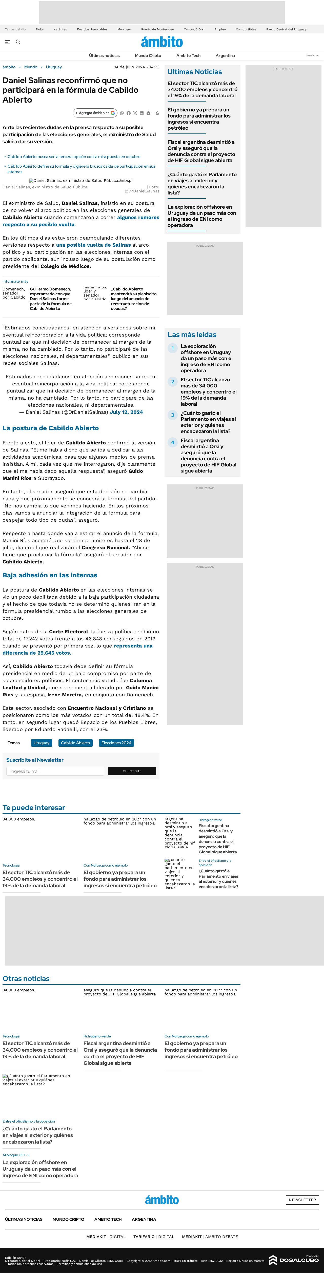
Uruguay (54, 67)
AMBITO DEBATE (210, 1236)
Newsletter (312, 55)
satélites (60, 29)
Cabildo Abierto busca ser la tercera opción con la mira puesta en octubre (74, 156)
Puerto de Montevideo (157, 29)
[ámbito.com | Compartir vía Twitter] (135, 112)
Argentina (225, 55)
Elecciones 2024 (116, 742)
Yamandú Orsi (194, 29)
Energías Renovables (92, 29)
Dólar (40, 29)
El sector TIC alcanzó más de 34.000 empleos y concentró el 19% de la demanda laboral (202, 89)
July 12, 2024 (126, 412)
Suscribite (132, 771)
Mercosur (124, 29)
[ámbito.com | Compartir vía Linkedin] (142, 112)
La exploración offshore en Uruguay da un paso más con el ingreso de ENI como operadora (202, 216)
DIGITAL (106, 1236)
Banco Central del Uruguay (286, 29)
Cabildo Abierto (75, 742)
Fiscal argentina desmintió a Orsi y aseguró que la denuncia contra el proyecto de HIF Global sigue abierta (201, 151)
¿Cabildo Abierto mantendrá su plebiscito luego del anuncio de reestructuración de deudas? (134, 298)
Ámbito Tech (188, 55)
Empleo (220, 29)
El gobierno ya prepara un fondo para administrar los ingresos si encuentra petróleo (199, 118)
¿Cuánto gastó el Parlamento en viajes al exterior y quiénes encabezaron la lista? (202, 183)
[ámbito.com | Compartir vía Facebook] (129, 112)
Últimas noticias (104, 55)
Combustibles (246, 29)
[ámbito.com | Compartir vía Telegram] (148, 112)
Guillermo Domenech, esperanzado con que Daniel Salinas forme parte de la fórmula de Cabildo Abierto (51, 298)
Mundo (30, 67)
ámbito (9, 67)
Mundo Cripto (148, 55)
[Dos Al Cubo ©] (294, 1260)
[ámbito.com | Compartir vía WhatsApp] (122, 112)
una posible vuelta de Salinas (94, 245)
